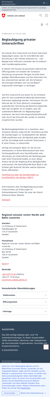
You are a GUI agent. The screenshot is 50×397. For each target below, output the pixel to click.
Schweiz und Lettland (16, 16)
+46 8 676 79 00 (9, 274)
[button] (46, 347)
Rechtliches (25, 388)
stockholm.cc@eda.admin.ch (14, 280)
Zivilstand (6, 199)
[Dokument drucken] (41, 24)
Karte (4, 263)
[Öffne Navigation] (46, 15)
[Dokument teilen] (47, 24)
